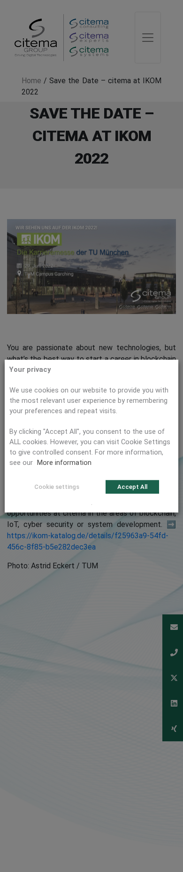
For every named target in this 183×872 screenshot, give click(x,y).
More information (64, 462)
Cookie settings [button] (56, 486)
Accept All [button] (132, 486)
